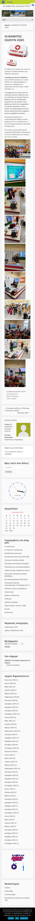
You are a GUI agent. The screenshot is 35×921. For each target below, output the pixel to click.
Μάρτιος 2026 (9, 693)
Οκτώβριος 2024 (10, 744)
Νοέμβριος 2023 (10, 779)
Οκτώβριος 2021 (10, 840)
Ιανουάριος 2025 (10, 734)
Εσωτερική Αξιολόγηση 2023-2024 (16, 579)
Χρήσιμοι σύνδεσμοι (11, 602)
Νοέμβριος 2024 (10, 741)
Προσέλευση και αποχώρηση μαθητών (17, 567)
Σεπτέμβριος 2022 (11, 813)
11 (17, 521)
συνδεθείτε (8, 454)
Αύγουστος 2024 (10, 751)
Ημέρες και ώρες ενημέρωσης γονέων (17, 570)
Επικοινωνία (9, 612)
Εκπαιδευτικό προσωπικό (13, 553)
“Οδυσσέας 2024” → (23, 413)
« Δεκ (6, 530)
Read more (24, 918)
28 (28, 525)
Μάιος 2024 (8, 758)
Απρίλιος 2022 (9, 823)
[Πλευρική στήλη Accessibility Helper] (33, 5)
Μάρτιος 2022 (9, 826)
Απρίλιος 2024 (9, 761)
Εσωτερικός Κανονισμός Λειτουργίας (17, 563)
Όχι (17, 918)
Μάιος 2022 (8, 819)
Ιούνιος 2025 (9, 717)
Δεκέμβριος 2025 (10, 704)
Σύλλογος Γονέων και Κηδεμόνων (16, 588)
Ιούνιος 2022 (9, 816)
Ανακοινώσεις (9, 592)
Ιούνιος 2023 (9, 789)
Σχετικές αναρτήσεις (13, 665)
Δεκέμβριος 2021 (10, 833)
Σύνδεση (10, 2)
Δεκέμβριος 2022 (10, 802)
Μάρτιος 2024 (9, 765)
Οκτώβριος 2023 (10, 782)
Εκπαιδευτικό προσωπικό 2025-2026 (17, 557)
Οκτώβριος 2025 (10, 710)
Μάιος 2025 (8, 721)
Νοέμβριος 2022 (10, 806)
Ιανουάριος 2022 (10, 830)
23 (10, 525)
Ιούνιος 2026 (9, 683)
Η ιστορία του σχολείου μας (14, 550)
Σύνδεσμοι (8, 599)
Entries (9, 891)
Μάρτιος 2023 (9, 796)
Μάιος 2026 (8, 687)
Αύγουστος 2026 (10, 680)
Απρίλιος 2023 (9, 792)
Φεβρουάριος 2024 (11, 768)
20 (25, 523)
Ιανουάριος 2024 (10, 772)
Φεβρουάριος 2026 (11, 697)
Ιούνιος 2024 (9, 755)
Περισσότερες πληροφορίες (14, 439)
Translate (7, 646)
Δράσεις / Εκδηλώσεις (13, 396)
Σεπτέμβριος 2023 (11, 785)
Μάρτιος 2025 (9, 727)
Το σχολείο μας (9, 546)
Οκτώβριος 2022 (10, 809)
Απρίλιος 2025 (9, 724)
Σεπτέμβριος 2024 (11, 748)
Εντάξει (11, 918)
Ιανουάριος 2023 (10, 799)
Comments (10, 894)
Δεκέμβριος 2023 (10, 775)
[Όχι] (33, 914)
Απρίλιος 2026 (9, 690)
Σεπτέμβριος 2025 (11, 714)
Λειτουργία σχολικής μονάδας (14, 560)
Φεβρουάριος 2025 (11, 731)
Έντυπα (7, 609)
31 (14, 528)
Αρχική (7, 25)
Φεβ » (11, 530)
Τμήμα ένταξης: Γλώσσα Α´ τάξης (15, 605)
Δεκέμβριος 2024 (10, 738)
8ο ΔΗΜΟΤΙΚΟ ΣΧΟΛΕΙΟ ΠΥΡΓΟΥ (17, 6)
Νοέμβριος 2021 (10, 836)
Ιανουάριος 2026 (10, 700)
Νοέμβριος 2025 (10, 707)
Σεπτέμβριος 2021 (11, 843)
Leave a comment (11, 398)
